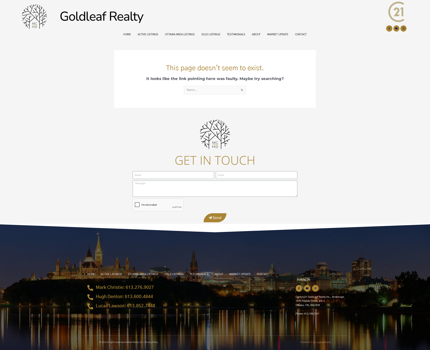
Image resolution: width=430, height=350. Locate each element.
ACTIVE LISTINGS (148, 34)
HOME (127, 34)
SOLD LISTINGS (210, 34)
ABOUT (256, 34)
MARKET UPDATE (277, 34)
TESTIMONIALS (236, 34)
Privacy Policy (151, 342)
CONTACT (301, 34)
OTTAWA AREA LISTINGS (180, 34)
